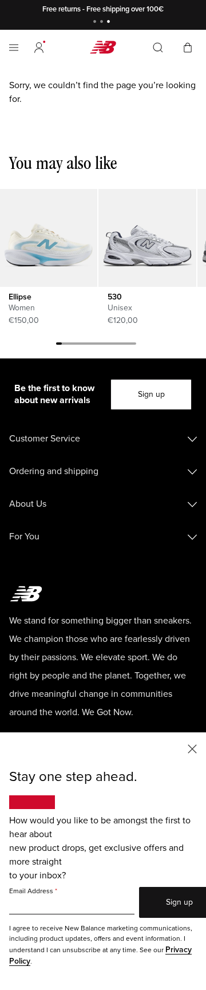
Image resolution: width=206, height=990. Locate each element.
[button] (39, 47)
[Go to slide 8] (99, 345)
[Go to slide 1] (96, 22)
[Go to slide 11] (116, 345)
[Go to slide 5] (82, 345)
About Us (27, 504)
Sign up (151, 394)
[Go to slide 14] (133, 345)
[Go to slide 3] (109, 22)
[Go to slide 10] (110, 345)
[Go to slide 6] (87, 345)
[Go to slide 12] (122, 345)
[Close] (192, 748)
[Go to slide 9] (105, 345)
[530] (147, 237)
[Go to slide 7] (93, 345)
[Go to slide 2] (103, 22)
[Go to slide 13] (127, 345)
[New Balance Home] (103, 47)
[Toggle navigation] (14, 47)
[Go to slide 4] (76, 345)
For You (24, 536)
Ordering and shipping (53, 471)
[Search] (158, 47)
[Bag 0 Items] (188, 47)
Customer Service (44, 438)
